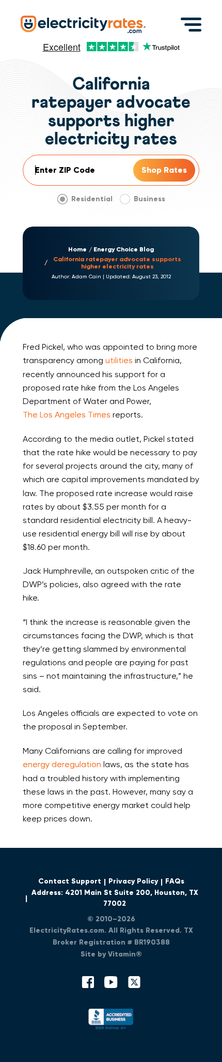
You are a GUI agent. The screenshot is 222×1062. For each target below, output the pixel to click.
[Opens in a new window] (111, 1021)
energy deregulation (62, 764)
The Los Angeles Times (66, 415)
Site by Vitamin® (111, 954)
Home (77, 249)
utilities (119, 360)
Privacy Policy (133, 881)
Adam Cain (86, 276)
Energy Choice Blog (123, 249)
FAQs (174, 881)
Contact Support (69, 881)
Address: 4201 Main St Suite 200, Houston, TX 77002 (114, 898)
